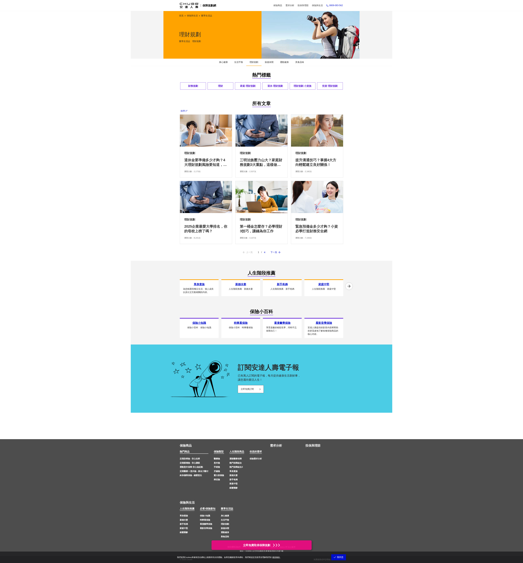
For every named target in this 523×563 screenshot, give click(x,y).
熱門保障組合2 (236, 467)
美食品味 (225, 536)
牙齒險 (217, 471)
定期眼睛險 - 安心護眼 (190, 463)
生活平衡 (225, 520)
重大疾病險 (219, 475)
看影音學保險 (206, 528)
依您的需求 (256, 451)
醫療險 (217, 458)
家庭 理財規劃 (248, 86)
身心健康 (225, 515)
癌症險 (217, 479)
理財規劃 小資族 (302, 86)
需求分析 (276, 445)
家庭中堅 (233, 483)
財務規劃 (193, 86)
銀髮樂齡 (233, 488)
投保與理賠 (312, 445)
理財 (220, 86)
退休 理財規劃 (275, 86)
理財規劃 (225, 524)
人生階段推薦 (187, 508)
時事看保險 (205, 520)
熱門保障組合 (235, 463)
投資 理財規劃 (330, 86)
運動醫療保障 (235, 458)
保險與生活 (187, 502)
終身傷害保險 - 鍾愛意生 (191, 475)
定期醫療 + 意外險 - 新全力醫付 (194, 471)
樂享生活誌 (227, 508)
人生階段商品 (236, 451)
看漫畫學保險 (206, 524)
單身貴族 (233, 471)
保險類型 (219, 451)
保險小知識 (205, 515)
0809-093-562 (336, 5)
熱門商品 (185, 451)
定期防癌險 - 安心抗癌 (190, 458)
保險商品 (186, 445)
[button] (349, 286)
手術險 (217, 467)
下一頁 (273, 252)
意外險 (217, 463)
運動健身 (225, 532)
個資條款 (276, 557)
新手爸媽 (233, 479)
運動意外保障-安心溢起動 (191, 467)
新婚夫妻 (233, 475)
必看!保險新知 (207, 508)
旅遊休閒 (225, 528)
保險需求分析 (256, 458)
